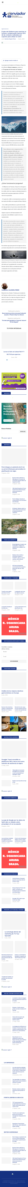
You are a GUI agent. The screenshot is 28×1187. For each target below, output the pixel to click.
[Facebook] (16, 2)
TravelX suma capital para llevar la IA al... (6, 592)
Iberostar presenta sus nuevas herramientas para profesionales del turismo (7, 957)
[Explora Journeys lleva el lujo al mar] (6, 783)
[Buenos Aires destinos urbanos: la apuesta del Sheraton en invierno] (7, 701)
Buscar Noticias (6, 428)
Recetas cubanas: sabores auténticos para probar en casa (18, 1090)
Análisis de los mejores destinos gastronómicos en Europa (12, 692)
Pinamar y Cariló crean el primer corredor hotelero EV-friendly (19, 1009)
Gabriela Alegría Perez (10, 39)
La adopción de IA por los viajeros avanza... (20, 592)
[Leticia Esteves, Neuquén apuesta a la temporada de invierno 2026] (6, 881)
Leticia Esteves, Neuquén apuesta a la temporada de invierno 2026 (18, 880)
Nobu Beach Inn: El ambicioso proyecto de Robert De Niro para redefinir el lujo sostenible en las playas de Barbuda (19, 1039)
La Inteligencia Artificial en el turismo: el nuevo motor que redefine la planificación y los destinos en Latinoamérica (19, 1028)
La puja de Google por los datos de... (7, 607)
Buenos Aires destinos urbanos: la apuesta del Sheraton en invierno (7, 708)
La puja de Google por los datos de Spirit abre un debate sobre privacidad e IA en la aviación (13, 822)
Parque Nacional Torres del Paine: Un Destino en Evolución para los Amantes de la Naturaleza (19, 890)
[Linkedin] (21, 2)
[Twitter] (18, 2)
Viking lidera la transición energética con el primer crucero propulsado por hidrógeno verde (18, 772)
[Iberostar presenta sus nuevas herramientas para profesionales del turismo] (7, 947)
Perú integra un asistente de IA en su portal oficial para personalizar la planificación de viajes (13, 469)
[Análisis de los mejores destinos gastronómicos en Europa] (14, 680)
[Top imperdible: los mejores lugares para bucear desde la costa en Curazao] (6, 1082)
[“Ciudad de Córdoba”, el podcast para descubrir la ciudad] (7, 969)
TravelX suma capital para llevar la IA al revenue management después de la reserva (19, 1115)
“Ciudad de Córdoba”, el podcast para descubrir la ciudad (7, 978)
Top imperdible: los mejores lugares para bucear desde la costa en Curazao (19, 1081)
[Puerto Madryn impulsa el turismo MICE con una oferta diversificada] (6, 501)
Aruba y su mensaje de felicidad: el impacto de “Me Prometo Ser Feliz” (20, 956)
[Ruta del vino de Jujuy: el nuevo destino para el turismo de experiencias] (20, 701)
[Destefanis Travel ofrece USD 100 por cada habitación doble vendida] (6, 1126)
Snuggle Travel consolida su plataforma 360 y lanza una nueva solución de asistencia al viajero (13, 761)
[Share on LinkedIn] (15, 278)
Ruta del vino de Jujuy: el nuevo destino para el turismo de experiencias (20, 708)
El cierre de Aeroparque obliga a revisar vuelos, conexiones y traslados (20, 840)
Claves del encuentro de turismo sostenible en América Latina (18, 1018)
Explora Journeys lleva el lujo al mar (19, 781)
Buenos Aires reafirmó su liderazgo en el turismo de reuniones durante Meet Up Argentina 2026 (19, 480)
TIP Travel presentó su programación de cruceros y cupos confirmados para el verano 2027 (19, 1104)
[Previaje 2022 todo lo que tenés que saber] (6, 901)
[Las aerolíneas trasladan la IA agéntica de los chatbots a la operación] (7, 832)
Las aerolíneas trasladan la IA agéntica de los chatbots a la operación (7, 840)
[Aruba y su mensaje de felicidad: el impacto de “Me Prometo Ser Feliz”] (20, 947)
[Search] (25, 2)
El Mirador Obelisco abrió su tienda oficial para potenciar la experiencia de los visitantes (19, 510)
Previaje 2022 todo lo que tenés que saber (18, 899)
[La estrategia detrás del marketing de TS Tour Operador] (14, 926)
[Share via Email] (16, 278)
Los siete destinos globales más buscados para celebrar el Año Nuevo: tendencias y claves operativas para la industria (19, 1070)
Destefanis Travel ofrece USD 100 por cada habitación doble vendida (19, 1125)
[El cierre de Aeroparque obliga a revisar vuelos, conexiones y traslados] (20, 832)
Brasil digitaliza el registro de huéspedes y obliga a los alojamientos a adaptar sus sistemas (19, 546)
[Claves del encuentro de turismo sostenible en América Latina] (6, 1019)
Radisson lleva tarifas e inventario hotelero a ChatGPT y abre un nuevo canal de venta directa (18, 557)
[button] (3, 346)
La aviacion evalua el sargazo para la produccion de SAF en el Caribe (19, 999)
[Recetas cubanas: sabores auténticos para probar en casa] (6, 1091)
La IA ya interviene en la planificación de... (20, 607)
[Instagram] (19, 2)
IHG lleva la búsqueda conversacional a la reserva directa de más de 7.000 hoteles (18, 567)
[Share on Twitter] (13, 278)
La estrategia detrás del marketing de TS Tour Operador (13, 934)
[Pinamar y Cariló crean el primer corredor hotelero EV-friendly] (6, 1010)
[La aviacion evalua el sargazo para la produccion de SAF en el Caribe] (6, 1000)
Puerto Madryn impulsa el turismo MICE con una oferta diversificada (19, 500)
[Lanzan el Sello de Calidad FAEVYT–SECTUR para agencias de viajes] (14, 340)
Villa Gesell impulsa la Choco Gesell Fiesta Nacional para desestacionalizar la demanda (19, 490)
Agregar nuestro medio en (10, 60)
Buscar (22, 431)
